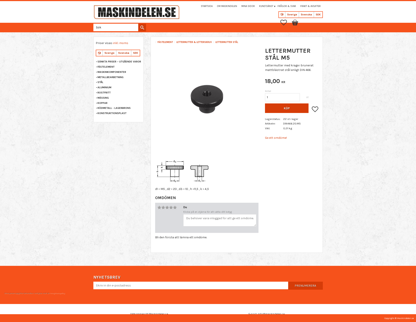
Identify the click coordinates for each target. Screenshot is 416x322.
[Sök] (142, 27)
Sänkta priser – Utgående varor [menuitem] (119, 61)
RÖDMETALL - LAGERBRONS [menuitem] (114, 108)
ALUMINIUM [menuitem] (104, 87)
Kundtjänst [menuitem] (266, 6)
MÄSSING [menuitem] (103, 97)
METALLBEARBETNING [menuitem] (111, 77)
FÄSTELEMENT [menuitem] (106, 66)
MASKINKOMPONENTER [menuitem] (112, 72)
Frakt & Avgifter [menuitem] (310, 6)
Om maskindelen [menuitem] (227, 6)
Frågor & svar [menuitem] (287, 6)
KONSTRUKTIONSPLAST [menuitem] (112, 113)
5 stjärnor (175, 207)
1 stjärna (159, 207)
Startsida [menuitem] (207, 6)
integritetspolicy (57, 293)
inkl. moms (120, 43)
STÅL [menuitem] (100, 82)
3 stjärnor (167, 207)
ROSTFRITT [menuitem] (104, 92)
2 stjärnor (163, 207)
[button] (285, 22)
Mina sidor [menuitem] (248, 6)
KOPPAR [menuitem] (102, 103)
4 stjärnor (171, 207)
